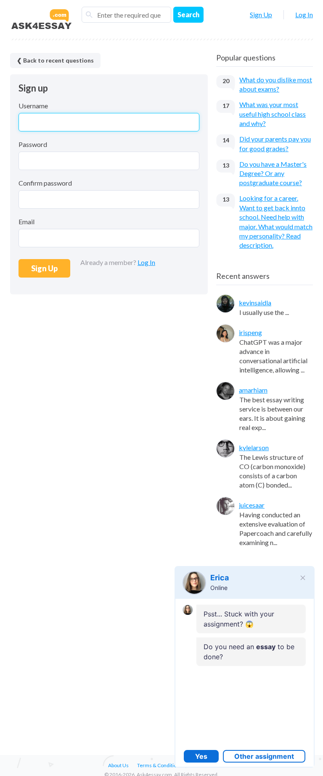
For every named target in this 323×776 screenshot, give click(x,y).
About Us (118, 765)
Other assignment (264, 756)
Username (33, 106)
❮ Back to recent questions (55, 60)
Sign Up (261, 14)
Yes (201, 756)
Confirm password (45, 183)
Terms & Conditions (159, 765)
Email (26, 221)
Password (33, 144)
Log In (304, 14)
